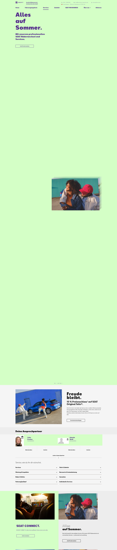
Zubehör (57, 7)
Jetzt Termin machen (24, 46)
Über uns (86, 7)
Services (46, 7)
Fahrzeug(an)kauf (20, 481)
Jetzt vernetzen (25, 535)
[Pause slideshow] (55, 383)
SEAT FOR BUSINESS (71, 7)
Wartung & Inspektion (22, 472)
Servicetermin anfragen (75, 420)
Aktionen (98, 7)
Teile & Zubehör (64, 467)
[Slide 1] (58, 383)
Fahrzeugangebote (31, 7)
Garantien (62, 477)
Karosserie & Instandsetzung (68, 472)
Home (17, 7)
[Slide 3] (60, 383)
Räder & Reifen (20, 477)
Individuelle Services (65, 481)
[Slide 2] (59, 383)
